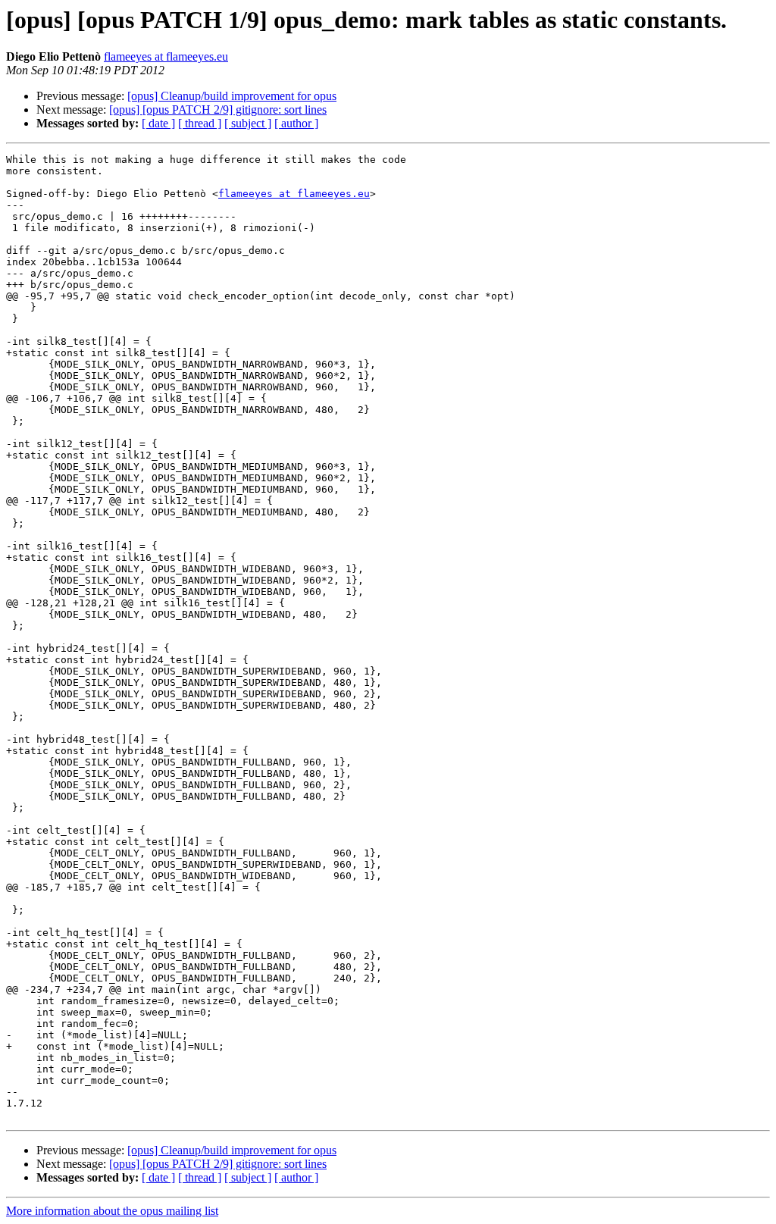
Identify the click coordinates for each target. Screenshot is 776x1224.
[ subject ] (247, 123)
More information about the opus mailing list (112, 1210)
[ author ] (296, 123)
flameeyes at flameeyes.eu (166, 56)
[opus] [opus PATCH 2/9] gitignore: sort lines (218, 109)
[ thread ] (199, 123)
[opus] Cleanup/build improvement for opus (231, 95)
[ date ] (158, 123)
